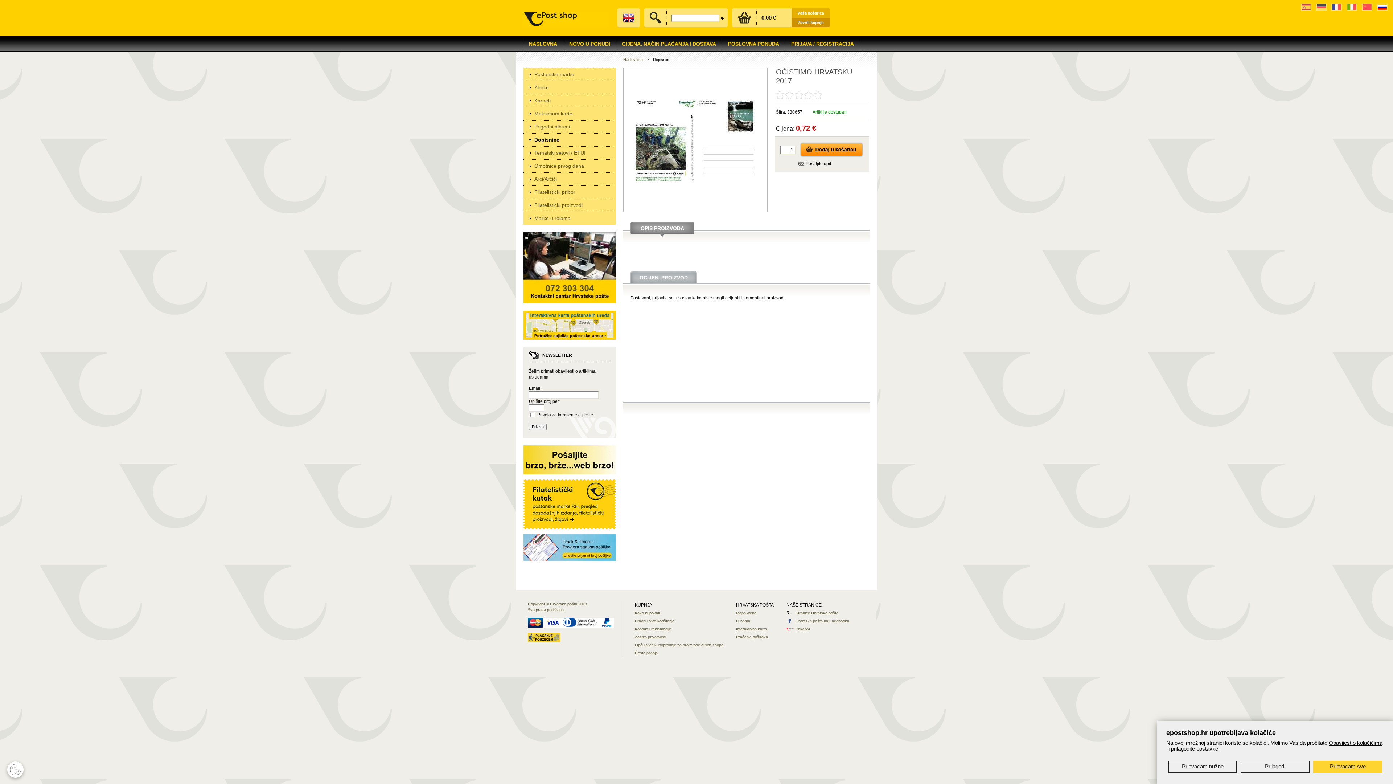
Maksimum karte (553, 114)
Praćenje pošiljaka (752, 637)
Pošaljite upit (818, 163)
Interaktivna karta (751, 629)
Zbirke (541, 87)
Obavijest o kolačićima (1355, 743)
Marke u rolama (552, 218)
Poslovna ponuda (753, 44)
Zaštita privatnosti (650, 637)
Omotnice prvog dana (559, 166)
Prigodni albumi (552, 127)
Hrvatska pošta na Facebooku (822, 621)
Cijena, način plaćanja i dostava (669, 44)
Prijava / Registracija (822, 44)
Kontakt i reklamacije (653, 629)
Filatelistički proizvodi (558, 205)
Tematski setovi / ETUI (559, 153)
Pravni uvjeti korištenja (654, 621)
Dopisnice (546, 140)
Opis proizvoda (662, 228)
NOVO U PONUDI (589, 44)
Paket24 (803, 629)
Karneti (542, 100)
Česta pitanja (646, 653)
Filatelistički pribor (554, 192)
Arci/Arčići (545, 179)
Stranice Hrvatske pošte (817, 613)
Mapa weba (746, 613)
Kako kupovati (647, 613)
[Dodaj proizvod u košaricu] (831, 155)
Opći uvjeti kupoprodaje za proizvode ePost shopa (679, 645)
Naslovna (543, 44)
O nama (743, 621)
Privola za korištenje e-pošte (565, 414)
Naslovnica (633, 59)
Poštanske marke (554, 74)
